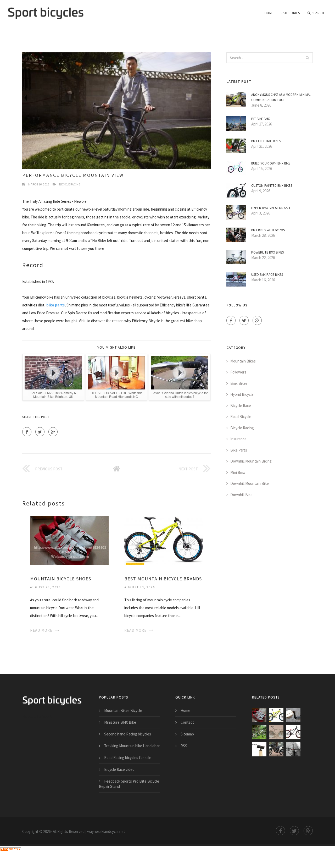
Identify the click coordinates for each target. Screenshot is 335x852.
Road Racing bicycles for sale (127, 757)
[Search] (307, 57)
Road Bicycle (240, 416)
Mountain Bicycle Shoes (60, 579)
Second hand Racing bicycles (127, 734)
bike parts (55, 305)
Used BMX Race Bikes (267, 274)
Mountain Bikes (243, 361)
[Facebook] (26, 431)
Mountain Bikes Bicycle (123, 710)
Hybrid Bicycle (242, 394)
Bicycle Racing (70, 184)
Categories (290, 13)
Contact (187, 722)
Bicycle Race (240, 405)
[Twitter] (39, 431)
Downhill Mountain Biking (251, 461)
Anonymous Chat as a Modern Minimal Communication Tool (281, 97)
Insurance (238, 438)
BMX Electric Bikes (266, 141)
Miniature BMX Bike (120, 722)
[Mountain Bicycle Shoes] (69, 539)
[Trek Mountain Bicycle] (259, 732)
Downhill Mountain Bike (249, 483)
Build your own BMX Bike (271, 163)
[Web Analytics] (10, 848)
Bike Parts (238, 450)
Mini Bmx (237, 472)
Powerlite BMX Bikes (267, 252)
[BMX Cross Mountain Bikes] (293, 732)
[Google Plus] (53, 431)
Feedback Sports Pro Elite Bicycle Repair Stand (129, 784)
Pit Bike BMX (260, 119)
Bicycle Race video (119, 769)
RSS (184, 745)
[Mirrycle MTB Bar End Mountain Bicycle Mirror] (293, 715)
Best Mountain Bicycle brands (163, 579)
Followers (238, 372)
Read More (41, 630)
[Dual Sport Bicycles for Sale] (276, 749)
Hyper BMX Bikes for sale (271, 208)
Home (269, 13)
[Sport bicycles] (45, 9)
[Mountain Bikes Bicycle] (259, 749)
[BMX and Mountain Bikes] (276, 732)
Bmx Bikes (239, 383)
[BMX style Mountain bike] (293, 749)
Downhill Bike (241, 494)
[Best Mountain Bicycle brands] (163, 539)
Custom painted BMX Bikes (271, 185)
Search (318, 13)
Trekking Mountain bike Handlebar (132, 745)
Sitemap (187, 734)
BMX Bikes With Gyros (268, 230)
